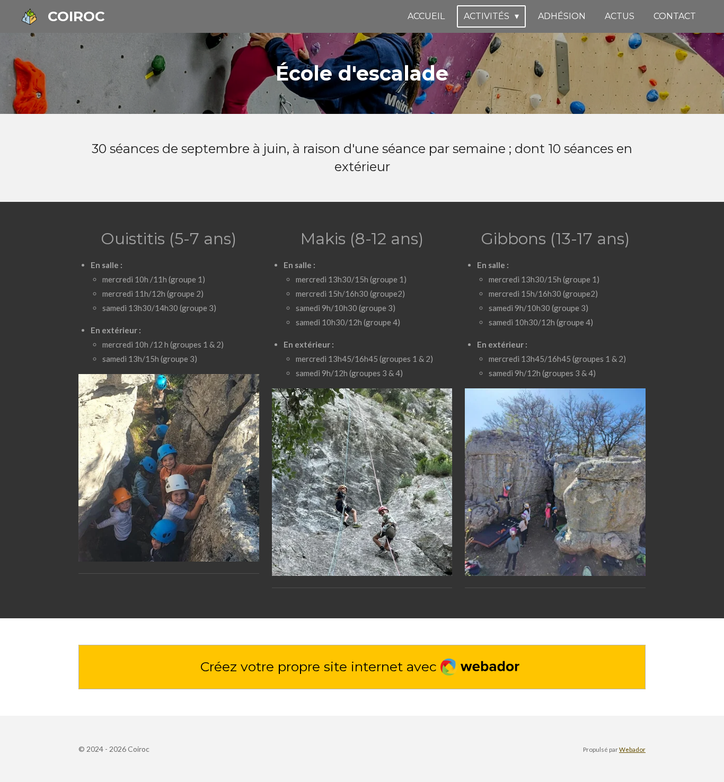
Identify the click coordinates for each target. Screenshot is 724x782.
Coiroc (76, 16)
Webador (632, 749)
